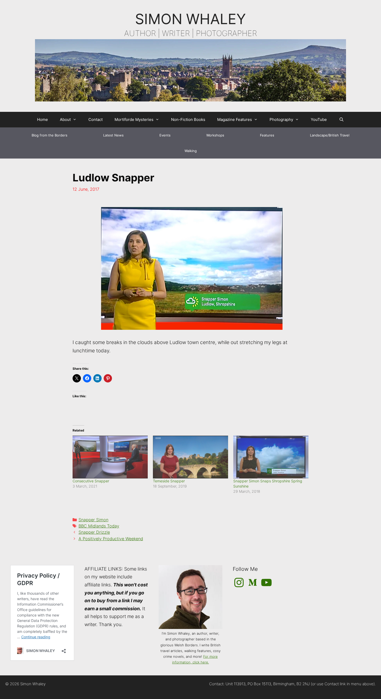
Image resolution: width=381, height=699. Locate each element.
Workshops (215, 135)
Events (165, 135)
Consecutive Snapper (91, 481)
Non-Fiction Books (188, 119)
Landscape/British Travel (329, 135)
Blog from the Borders (49, 135)
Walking (191, 151)
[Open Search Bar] (341, 119)
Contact (95, 119)
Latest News (113, 135)
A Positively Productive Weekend (111, 538)
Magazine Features (234, 119)
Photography (281, 119)
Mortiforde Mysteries (134, 119)
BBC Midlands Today (99, 526)
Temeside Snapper (169, 481)
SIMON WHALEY (190, 19)
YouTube (319, 119)
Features (267, 135)
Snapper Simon (93, 519)
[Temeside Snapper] (190, 457)
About (65, 119)
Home (42, 119)
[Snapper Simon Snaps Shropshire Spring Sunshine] (270, 457)
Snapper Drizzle (94, 532)
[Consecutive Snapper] (110, 457)
